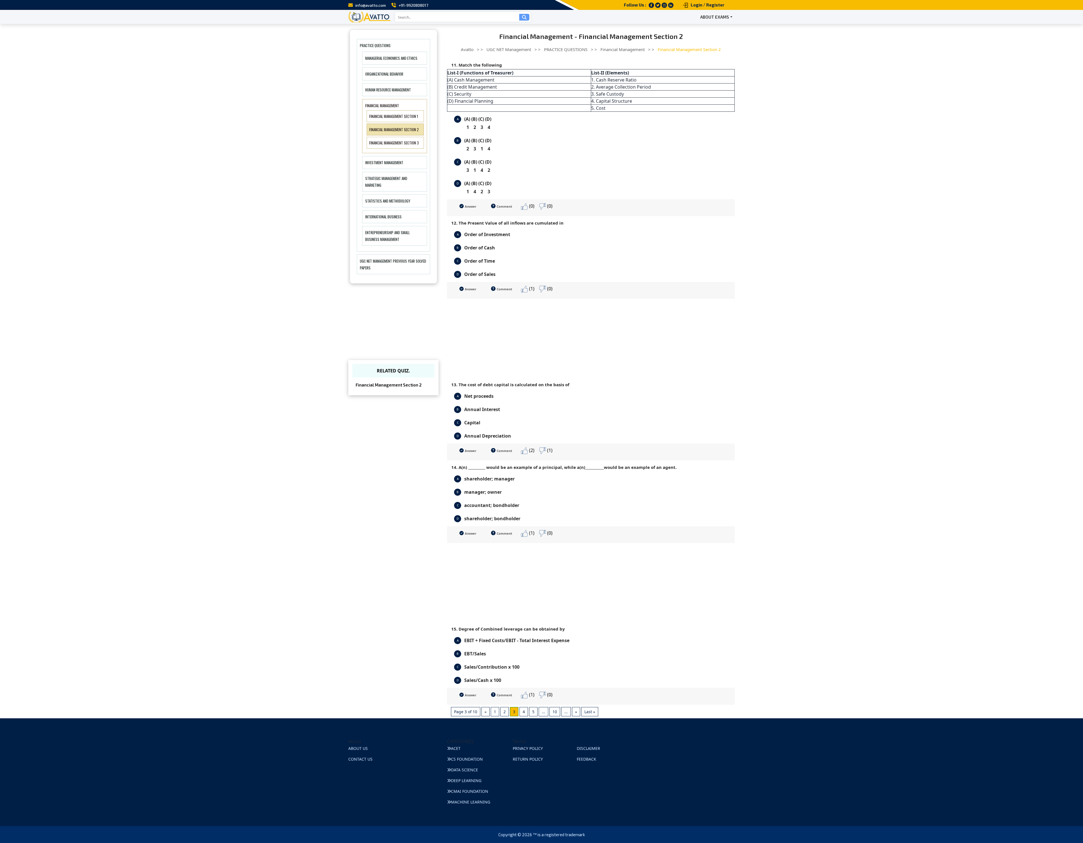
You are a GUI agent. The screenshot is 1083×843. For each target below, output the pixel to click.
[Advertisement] (591, 338)
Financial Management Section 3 (394, 143)
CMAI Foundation (469, 791)
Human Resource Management (388, 90)
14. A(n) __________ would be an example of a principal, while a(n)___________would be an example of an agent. (564, 467)
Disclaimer (588, 748)
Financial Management (382, 105)
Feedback (586, 759)
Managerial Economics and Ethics (391, 58)
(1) (531, 289)
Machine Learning (470, 802)
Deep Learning (466, 780)
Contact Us (360, 759)
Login (696, 4)
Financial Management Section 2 (394, 129)
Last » (589, 711)
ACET (456, 748)
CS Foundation (467, 759)
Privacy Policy (528, 748)
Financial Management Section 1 (393, 116)
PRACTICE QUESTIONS (375, 45)
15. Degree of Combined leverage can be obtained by (508, 629)
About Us (358, 748)
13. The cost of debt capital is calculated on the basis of (510, 384)
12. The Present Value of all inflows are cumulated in (507, 223)
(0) (531, 206)
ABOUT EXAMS (714, 16)
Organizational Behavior (384, 74)
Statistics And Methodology (387, 201)
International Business (383, 216)
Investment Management (384, 162)
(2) (531, 450)
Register (715, 4)
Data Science (464, 769)
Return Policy (528, 759)
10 (554, 711)
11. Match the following (476, 65)
